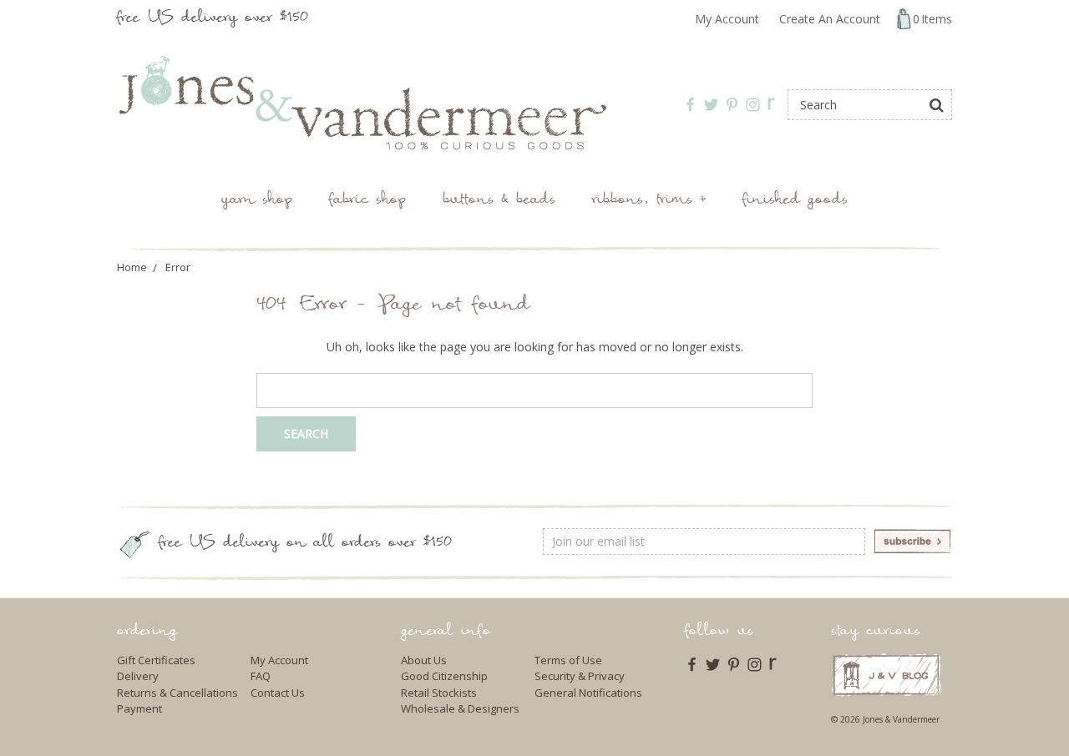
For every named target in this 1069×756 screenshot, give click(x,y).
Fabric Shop (367, 201)
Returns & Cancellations (177, 692)
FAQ (261, 675)
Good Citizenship (444, 675)
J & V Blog (886, 675)
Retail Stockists (439, 692)
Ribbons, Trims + (649, 201)
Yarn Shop (256, 201)
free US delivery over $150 (212, 19)
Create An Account (829, 19)
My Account (727, 19)
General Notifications (588, 692)
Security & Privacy (579, 675)
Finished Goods (795, 201)
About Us (424, 660)
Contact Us (278, 692)
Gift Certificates (156, 660)
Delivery (138, 675)
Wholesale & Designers (460, 708)
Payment (139, 708)
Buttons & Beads (499, 201)
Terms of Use (568, 660)
